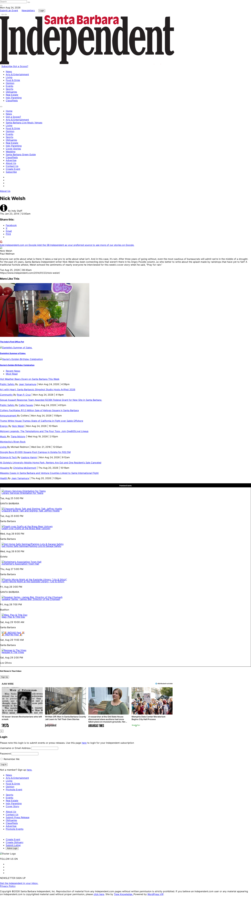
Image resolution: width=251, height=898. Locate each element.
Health (4, 478)
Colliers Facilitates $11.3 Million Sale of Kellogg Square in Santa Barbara (39, 410)
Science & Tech (8, 457)
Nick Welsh (18, 426)
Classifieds (12, 100)
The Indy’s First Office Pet (12, 342)
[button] (22, 707)
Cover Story (12, 806)
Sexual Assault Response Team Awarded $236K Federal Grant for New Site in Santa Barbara (51, 399)
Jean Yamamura (27, 384)
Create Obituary (14, 842)
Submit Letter (13, 845)
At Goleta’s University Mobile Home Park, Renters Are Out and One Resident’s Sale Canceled (50, 462)
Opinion (10, 83)
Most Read (12, 373)
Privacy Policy (8, 886)
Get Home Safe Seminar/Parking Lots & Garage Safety (31, 546)
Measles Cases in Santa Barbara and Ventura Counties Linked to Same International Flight (49, 473)
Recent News (13, 370)
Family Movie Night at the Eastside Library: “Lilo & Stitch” (33, 581)
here (84, 742)
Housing (5, 467)
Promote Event (14, 789)
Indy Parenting (14, 97)
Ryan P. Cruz (24, 394)
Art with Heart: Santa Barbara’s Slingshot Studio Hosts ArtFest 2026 (37, 389)
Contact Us (12, 166)
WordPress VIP (155, 894)
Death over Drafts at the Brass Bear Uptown (26, 528)
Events (9, 86)
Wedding (10, 151)
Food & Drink (13, 80)
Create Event (13, 169)
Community (6, 394)
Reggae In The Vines (13, 652)
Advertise (11, 160)
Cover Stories (13, 148)
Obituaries (11, 91)
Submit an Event (9, 10)
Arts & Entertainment (17, 74)
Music (3, 436)
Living (9, 77)
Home (9, 111)
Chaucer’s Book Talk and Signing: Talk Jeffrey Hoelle (31, 510)
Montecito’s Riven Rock (13, 441)
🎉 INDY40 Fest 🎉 (12, 634)
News (9, 71)
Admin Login (12, 848)
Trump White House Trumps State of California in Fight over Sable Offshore (41, 420)
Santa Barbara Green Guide (21, 154)
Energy (4, 426)
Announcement (8, 415)
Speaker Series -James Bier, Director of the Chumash (31, 599)
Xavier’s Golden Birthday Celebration (17, 365)
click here (99, 894)
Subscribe (7, 66)
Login (42, 11)
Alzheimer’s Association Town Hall (20, 563)
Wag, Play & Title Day (13, 616)
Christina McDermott (24, 467)
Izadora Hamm (29, 457)
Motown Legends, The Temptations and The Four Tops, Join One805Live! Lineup (44, 431)
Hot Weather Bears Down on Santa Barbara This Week (29, 379)
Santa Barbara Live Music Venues (24, 122)
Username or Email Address (15, 748)
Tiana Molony (18, 436)
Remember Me (11, 759)
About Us (11, 163)
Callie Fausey (26, 405)
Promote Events (14, 829)
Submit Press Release (17, 817)
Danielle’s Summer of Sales (13, 353)
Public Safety (7, 384)
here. (29, 769)
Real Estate (12, 94)
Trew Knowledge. (123, 894)
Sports (9, 88)
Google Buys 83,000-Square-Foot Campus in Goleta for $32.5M (35, 452)
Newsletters (28, 10)
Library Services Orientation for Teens (22, 493)
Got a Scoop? (20, 66)
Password (5, 753)
